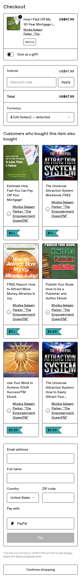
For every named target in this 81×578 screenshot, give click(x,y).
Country (13, 489)
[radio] (40, 523)
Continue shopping (40, 570)
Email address (17, 449)
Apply (66, 82)
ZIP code (49, 489)
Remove (29, 41)
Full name (14, 469)
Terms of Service (25, 556)
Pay (40, 538)
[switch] (10, 54)
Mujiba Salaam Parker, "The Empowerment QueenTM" (33, 32)
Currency (14, 108)
